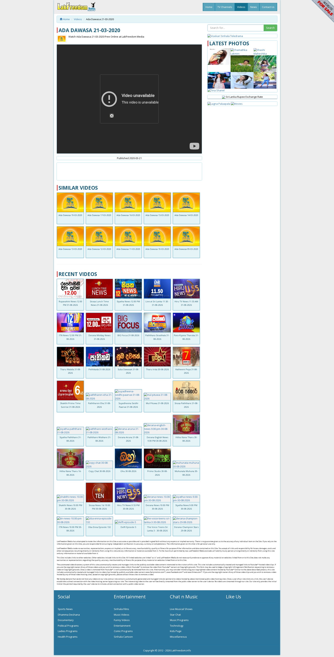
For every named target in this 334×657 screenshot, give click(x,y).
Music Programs (179, 620)
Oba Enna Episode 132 (99, 527)
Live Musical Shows (181, 609)
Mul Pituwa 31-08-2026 (157, 403)
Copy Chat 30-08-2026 (99, 471)
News (253, 7)
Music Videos (121, 614)
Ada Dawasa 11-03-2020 (128, 249)
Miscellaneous (178, 636)
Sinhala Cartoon (123, 636)
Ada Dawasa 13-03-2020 (70, 249)
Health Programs (68, 636)
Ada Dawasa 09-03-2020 (186, 249)
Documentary (66, 620)
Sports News (65, 609)
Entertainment (122, 625)
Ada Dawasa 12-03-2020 (99, 249)
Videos (241, 7)
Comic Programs (123, 631)
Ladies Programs (68, 631)
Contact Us (268, 7)
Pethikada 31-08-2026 (99, 369)
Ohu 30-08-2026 (128, 471)
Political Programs (68, 625)
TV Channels (224, 7)
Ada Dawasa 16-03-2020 (128, 215)
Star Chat (175, 614)
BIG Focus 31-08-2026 (128, 335)
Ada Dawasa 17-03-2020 (99, 215)
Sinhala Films (121, 609)
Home (208, 7)
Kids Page (175, 631)
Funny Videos (122, 620)
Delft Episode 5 (128, 527)
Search (270, 28)
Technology (176, 625)
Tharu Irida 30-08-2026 (157, 369)
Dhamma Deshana (69, 614)
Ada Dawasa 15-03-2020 (157, 215)
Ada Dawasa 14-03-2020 (186, 215)
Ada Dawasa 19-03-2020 (70, 215)
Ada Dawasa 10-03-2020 (157, 249)
